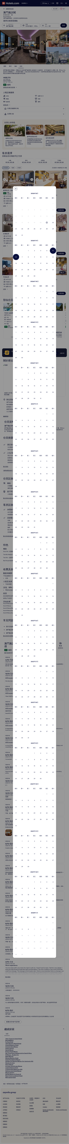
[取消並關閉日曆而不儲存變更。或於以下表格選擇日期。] (16, 189)
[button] (53, 203)
